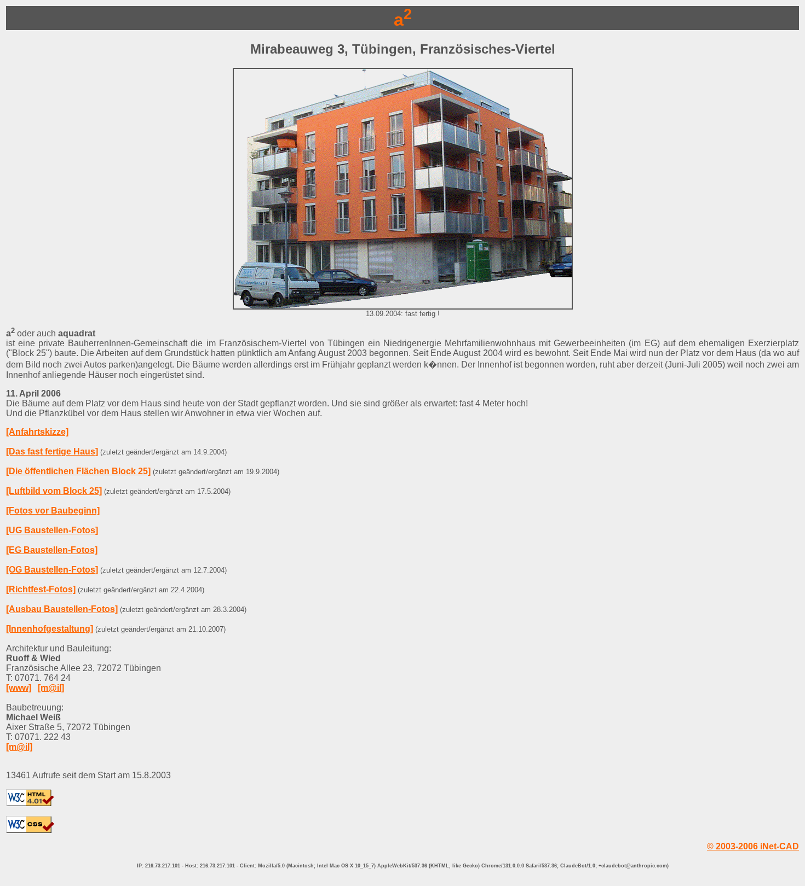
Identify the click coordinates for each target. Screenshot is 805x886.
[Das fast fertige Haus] (52, 451)
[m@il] (51, 687)
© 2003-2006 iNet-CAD (753, 846)
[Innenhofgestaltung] (49, 628)
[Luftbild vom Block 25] (54, 491)
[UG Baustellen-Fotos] (52, 530)
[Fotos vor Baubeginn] (53, 510)
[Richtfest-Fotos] (41, 589)
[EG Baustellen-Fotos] (51, 550)
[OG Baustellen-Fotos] (52, 569)
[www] (18, 687)
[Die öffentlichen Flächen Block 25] (78, 471)
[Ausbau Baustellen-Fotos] (62, 609)
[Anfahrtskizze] (37, 431)
